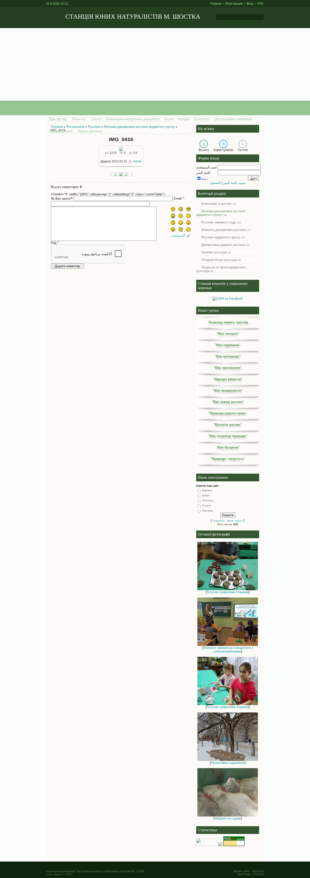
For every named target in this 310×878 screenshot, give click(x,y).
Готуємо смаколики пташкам (228, 592)
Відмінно (207, 490)
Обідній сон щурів (228, 818)
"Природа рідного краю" (228, 413)
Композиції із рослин (216, 203)
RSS (260, 3)
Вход (250, 3)
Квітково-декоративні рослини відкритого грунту (139, 127)
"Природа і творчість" (227, 459)
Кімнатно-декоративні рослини (223, 230)
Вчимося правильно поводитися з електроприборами (228, 649)
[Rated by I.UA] (206, 845)
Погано (206, 505)
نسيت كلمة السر (234, 183)
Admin (137, 161)
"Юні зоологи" (228, 333)
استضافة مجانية (54, 874)
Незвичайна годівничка (228, 762)
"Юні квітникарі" (228, 356)
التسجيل (215, 183)
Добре (205, 495)
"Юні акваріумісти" (228, 390)
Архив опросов (235, 521)
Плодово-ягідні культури (219, 260)
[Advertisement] (155, 64)
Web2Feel (258, 871)
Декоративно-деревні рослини (223, 245)
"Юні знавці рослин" (228, 402)
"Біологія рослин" (228, 424)
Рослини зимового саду (218, 222)
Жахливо (207, 510)
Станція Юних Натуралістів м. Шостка (132, 16)
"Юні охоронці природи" (227, 436)
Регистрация (234, 3)
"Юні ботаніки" (228, 447)
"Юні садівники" (227, 345)
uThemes (258, 874)
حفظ (204, 179)
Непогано (208, 500)
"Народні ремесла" (227, 379)
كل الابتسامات (180, 235)
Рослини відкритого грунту (220, 237)
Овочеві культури (214, 252)
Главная (215, 3)
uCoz (68, 874)
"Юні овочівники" (228, 368)
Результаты (218, 521)
